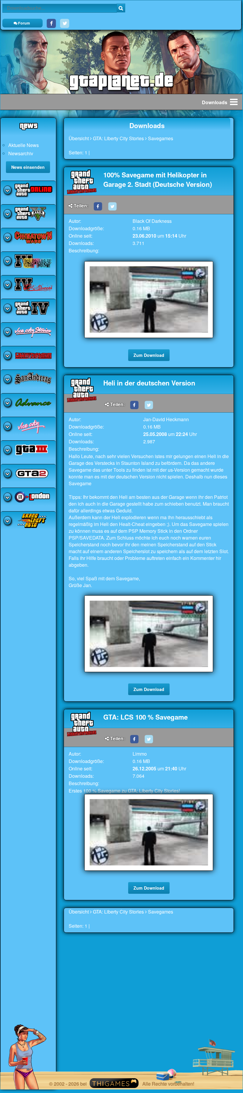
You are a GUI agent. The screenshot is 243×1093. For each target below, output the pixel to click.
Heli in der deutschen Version (149, 383)
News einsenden (28, 167)
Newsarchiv (20, 153)
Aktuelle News (23, 145)
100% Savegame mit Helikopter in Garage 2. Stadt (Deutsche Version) (157, 179)
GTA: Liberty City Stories (118, 138)
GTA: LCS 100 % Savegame (145, 717)
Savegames (160, 138)
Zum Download (148, 355)
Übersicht (79, 138)
